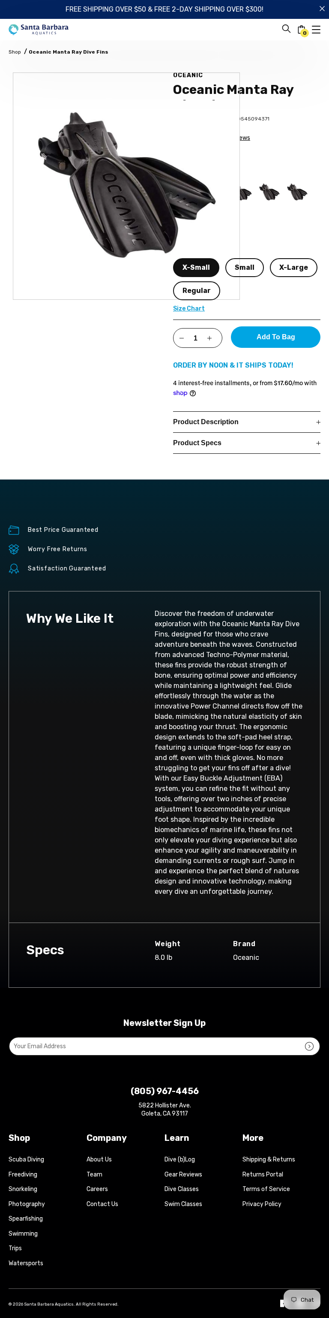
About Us (99, 1159)
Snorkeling (23, 1189)
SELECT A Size (190, 251)
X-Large (293, 267)
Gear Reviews (183, 1174)
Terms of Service (266, 1189)
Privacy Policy (261, 1204)
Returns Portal (262, 1174)
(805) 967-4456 (165, 1091)
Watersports (26, 1263)
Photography (27, 1204)
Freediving (23, 1174)
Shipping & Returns (268, 1159)
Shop (15, 51)
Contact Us (102, 1204)
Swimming (23, 1233)
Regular (196, 291)
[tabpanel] (126, 186)
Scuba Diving (26, 1159)
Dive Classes (181, 1189)
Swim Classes (183, 1204)
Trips (15, 1248)
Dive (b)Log (179, 1159)
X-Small (196, 267)
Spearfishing (26, 1218)
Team (94, 1174)
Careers (97, 1189)
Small (244, 267)
